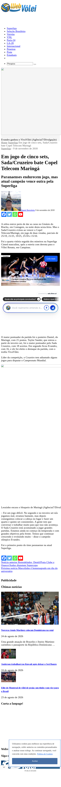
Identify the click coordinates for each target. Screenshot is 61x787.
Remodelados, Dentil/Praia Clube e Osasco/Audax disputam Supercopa (27, 564)
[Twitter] (9, 214)
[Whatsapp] (14, 214)
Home (4, 142)
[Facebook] (3, 214)
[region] (35, 753)
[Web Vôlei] (19, 11)
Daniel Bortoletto (28, 210)
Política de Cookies (45, 754)
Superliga (13, 142)
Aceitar (35, 761)
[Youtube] (20, 214)
